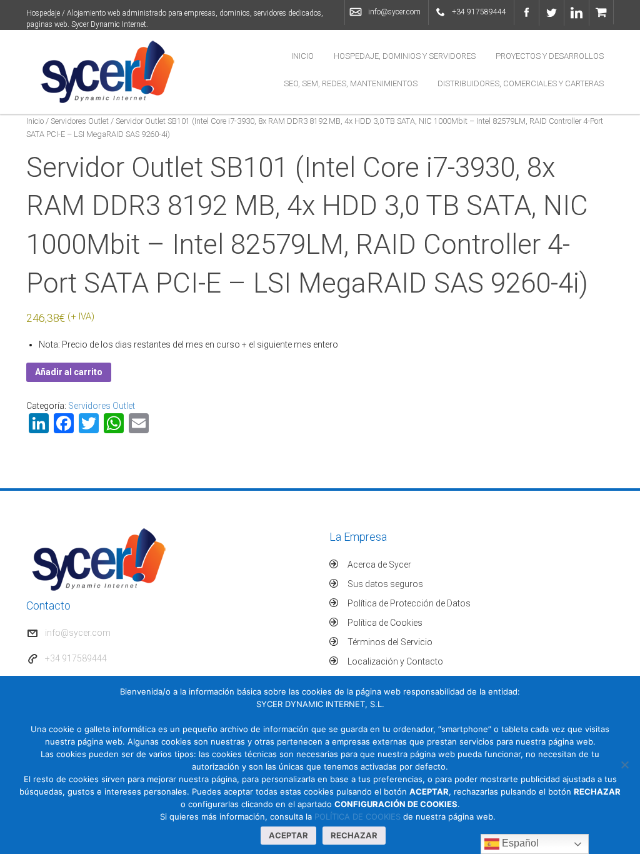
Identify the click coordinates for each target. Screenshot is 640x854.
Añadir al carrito (68, 372)
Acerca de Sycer (379, 565)
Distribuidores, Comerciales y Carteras (521, 83)
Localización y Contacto (395, 661)
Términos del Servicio (390, 642)
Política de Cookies (385, 623)
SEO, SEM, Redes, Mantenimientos (351, 83)
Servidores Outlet (80, 121)
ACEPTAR (288, 835)
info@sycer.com (394, 12)
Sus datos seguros (385, 584)
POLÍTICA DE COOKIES (357, 816)
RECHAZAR (354, 835)
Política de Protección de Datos (409, 603)
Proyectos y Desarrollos (550, 56)
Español (519, 843)
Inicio (302, 56)
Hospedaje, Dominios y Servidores (405, 56)
